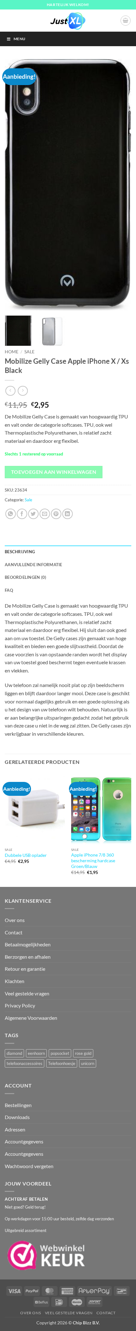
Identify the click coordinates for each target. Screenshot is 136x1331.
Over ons (15, 920)
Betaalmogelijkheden (28, 944)
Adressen (15, 1129)
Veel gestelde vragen (27, 993)
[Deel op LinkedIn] (67, 514)
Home (11, 351)
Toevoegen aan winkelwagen (53, 472)
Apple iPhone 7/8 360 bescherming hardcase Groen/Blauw (93, 860)
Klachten (14, 981)
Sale (29, 351)
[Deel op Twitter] (33, 514)
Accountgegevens (24, 1141)
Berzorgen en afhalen (28, 957)
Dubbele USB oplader (26, 855)
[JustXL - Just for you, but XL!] (68, 20)
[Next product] (10, 391)
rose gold (83, 1053)
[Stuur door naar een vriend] (45, 514)
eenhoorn (36, 1053)
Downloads (17, 1117)
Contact (13, 932)
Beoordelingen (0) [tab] (25, 577)
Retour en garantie (25, 969)
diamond (14, 1053)
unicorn (87, 1063)
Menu (19, 38)
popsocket (60, 1053)
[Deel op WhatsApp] (10, 514)
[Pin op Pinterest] (56, 514)
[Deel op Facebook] (22, 514)
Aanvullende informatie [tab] (33, 564)
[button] (126, 20)
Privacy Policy (20, 1005)
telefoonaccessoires (24, 1063)
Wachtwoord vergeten (29, 1166)
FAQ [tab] (9, 590)
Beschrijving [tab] (20, 551)
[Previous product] (23, 391)
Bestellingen (18, 1105)
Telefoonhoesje (61, 1063)
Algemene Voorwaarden (31, 1018)
